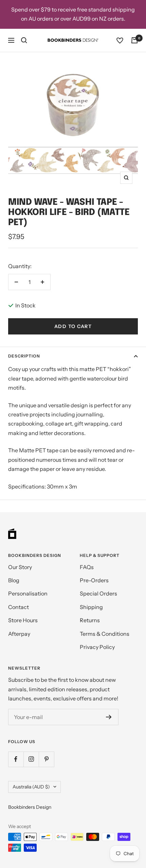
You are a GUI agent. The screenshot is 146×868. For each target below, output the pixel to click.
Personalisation (28, 593)
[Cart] (134, 40)
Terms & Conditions (104, 633)
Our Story (20, 567)
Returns (90, 620)
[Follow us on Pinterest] (46, 759)
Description (24, 356)
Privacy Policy (97, 647)
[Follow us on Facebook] (15, 759)
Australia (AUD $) (31, 787)
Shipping (91, 607)
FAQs (87, 567)
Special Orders (98, 593)
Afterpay (19, 633)
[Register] (109, 717)
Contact (18, 607)
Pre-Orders (94, 580)
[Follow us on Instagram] (31, 759)
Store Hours (23, 620)
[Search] (24, 40)
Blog (13, 580)
